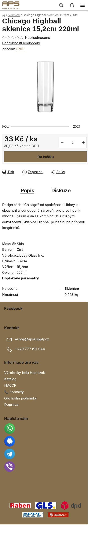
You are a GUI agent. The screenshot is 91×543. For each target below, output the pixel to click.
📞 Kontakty (14, 392)
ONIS (20, 49)
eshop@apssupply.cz (32, 339)
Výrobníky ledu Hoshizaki (25, 373)
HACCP (10, 385)
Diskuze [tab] (61, 190)
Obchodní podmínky (20, 398)
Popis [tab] (27, 190)
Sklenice (72, 288)
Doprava (11, 404)
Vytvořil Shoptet (46, 529)
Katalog (10, 379)
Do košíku (45, 157)
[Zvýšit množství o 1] (83, 142)
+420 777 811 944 (30, 349)
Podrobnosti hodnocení (21, 43)
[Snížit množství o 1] (62, 142)
